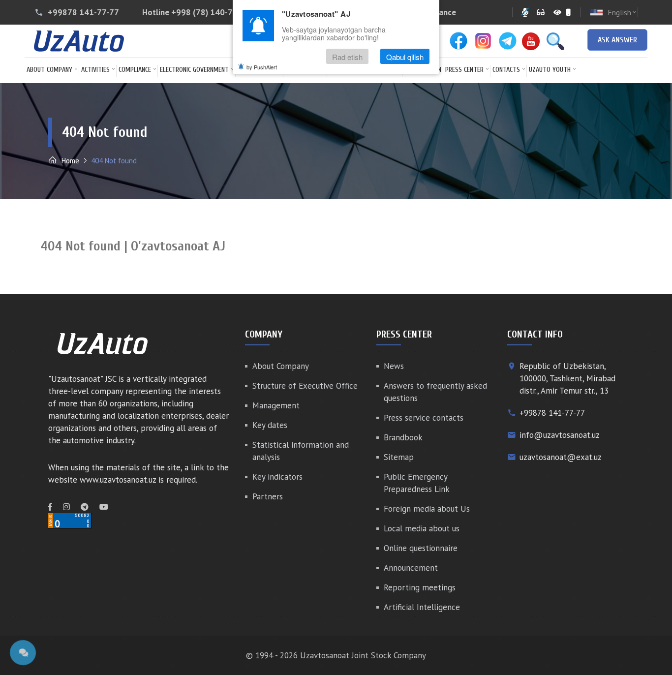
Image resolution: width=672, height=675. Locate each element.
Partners (267, 496)
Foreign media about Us (427, 508)
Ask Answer (617, 39)
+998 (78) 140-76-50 (210, 12)
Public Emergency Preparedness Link (417, 482)
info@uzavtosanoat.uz (559, 435)
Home (69, 160)
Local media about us (421, 528)
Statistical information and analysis (300, 450)
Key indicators (277, 476)
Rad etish (347, 56)
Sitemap (399, 457)
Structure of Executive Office (305, 385)
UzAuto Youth (550, 69)
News (394, 366)
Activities (95, 69)
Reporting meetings (420, 587)
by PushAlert (261, 67)
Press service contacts (423, 417)
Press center (464, 69)
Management (276, 405)
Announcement (411, 567)
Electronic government (194, 69)
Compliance (135, 69)
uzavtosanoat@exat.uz (560, 457)
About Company (49, 69)
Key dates (269, 425)
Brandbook (403, 437)
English (623, 12)
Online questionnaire (421, 548)
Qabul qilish (405, 56)
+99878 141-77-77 (83, 12)
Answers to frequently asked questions (435, 391)
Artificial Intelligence (422, 607)
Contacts (506, 69)
